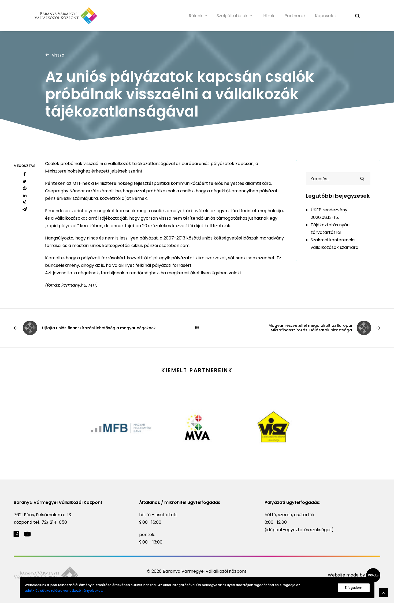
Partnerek (295, 16)
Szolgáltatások (232, 16)
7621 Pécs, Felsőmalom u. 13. (43, 515)
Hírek (268, 16)
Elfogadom (353, 587)
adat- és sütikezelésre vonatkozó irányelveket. (64, 590)
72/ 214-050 (54, 522)
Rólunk (196, 16)
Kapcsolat (325, 16)
